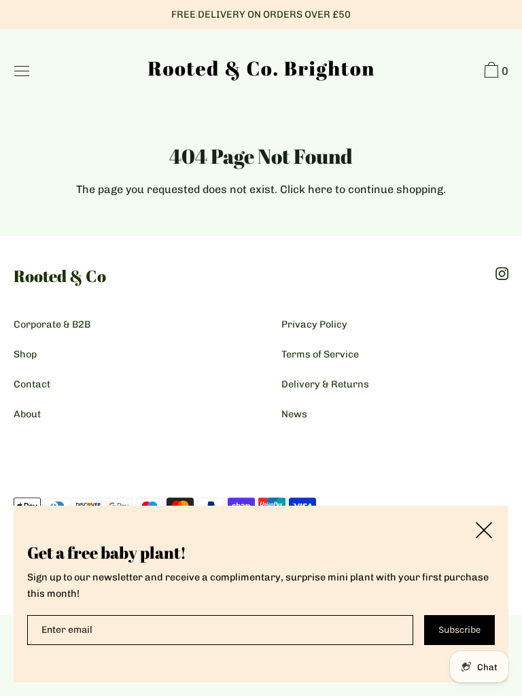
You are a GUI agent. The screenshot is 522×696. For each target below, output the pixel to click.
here (320, 189)
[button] (494, 72)
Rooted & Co (60, 276)
